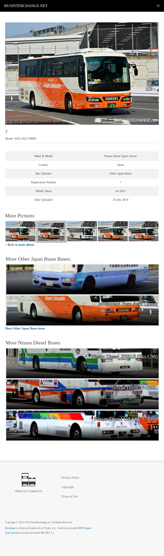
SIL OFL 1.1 (47, 532)
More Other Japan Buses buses (25, 328)
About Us (20, 491)
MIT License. (85, 528)
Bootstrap (10, 528)
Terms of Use (70, 496)
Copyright (68, 487)
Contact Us (35, 491)
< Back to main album (19, 244)
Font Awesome (12, 532)
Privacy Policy (70, 477)
